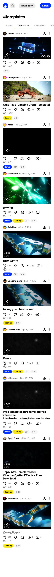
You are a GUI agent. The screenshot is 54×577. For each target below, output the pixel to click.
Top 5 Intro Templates (17, 472)
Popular (9, 25)
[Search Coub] (12, 5)
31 (6, 71)
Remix (7, 167)
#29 (33, 472)
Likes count (23, 25)
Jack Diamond (15, 281)
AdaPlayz (12, 227)
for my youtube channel (18, 309)
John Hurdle (14, 330)
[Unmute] (7, 54)
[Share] (44, 33)
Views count (39, 25)
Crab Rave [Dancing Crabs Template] (26, 104)
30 (18, 545)
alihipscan (13, 378)
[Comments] (22, 62)
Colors (7, 358)
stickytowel (14, 78)
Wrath (11, 34)
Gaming (17, 221)
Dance (7, 118)
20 (34, 431)
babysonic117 (14, 174)
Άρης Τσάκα (14, 438)
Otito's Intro (10, 261)
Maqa (11, 125)
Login (45, 5)
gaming (8, 207)
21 (18, 492)
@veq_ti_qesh (12, 532)
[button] (5, 62)
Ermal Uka (13, 499)
